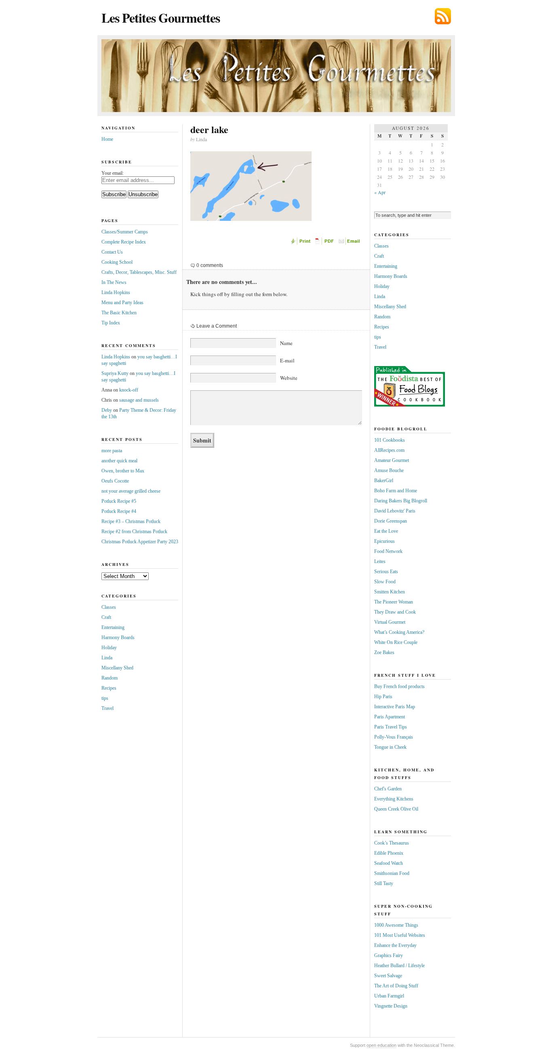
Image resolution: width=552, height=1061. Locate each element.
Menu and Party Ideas (122, 302)
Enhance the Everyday (395, 945)
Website (288, 377)
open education (381, 1045)
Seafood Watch (388, 863)
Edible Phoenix (388, 853)
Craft (106, 617)
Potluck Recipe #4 (118, 511)
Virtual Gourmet (389, 622)
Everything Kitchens (393, 799)
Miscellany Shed (117, 668)
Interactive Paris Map (394, 706)
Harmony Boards (118, 637)
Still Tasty (383, 883)
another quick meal (119, 461)
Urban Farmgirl (389, 996)
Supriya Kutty (115, 373)
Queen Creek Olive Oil (396, 809)
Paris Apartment (389, 717)
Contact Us (112, 252)
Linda (106, 658)
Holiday (109, 647)
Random (109, 678)
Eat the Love (386, 531)
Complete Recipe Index (123, 242)
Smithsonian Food (391, 873)
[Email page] (350, 243)
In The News (113, 282)
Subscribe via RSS (443, 16)
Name (286, 343)
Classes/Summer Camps (124, 232)
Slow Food (385, 582)
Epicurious (384, 541)
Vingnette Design (390, 1006)
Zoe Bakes (384, 652)
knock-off (128, 390)
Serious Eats (386, 571)
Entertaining (112, 627)
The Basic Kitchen (119, 313)
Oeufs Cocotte (115, 481)
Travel (107, 708)
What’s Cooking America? (399, 632)
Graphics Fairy (388, 955)
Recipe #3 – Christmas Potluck (130, 521)
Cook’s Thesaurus (391, 843)
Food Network (388, 551)
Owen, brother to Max (122, 471)
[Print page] (301, 243)
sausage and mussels (139, 400)
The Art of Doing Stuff (396, 986)
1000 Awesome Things (396, 925)
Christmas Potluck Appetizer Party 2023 (139, 541)
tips (104, 698)
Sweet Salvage (388, 975)
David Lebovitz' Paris (394, 511)
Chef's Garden (388, 789)
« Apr (380, 192)
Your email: (112, 173)
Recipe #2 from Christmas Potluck (134, 531)
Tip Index (110, 323)
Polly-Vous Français (393, 737)
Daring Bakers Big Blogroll (400, 501)
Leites (380, 561)
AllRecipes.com (389, 450)
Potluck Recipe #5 (118, 501)
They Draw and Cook (395, 612)
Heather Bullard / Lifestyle (399, 965)
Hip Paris (383, 696)
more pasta (111, 450)
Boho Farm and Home (395, 490)
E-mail (287, 360)
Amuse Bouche (389, 470)
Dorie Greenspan (390, 521)
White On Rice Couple (395, 642)
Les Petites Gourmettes (160, 17)
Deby (106, 410)
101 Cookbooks (389, 440)
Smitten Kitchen (389, 592)
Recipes (108, 688)
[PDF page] (326, 243)
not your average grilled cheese (130, 491)
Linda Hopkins (115, 292)
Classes (108, 607)
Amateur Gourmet (391, 460)
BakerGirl (383, 480)
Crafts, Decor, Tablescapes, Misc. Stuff (139, 272)
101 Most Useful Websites (399, 935)
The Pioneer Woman (393, 602)
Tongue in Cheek (390, 747)
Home (107, 139)
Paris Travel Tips (390, 727)
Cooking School (117, 262)
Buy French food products (399, 686)
